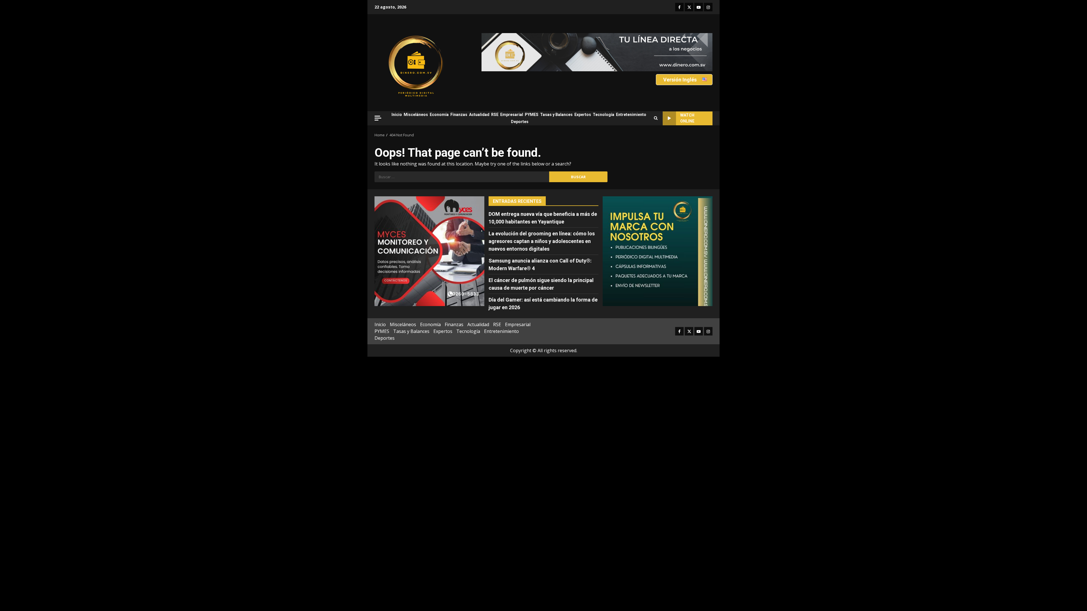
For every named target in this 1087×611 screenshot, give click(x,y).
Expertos (582, 114)
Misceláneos (416, 114)
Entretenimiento (631, 114)
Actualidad (479, 114)
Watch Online (687, 118)
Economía (439, 114)
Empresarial (511, 114)
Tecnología (603, 114)
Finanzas (458, 114)
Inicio (396, 114)
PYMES (531, 114)
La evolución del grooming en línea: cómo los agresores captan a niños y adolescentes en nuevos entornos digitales (542, 241)
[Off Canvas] (378, 118)
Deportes (519, 121)
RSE (494, 114)
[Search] (656, 118)
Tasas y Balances (556, 114)
